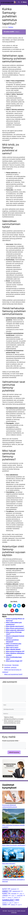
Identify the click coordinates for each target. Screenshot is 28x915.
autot (6, 889)
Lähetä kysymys (14, 752)
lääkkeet (6, 895)
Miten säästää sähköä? (13, 649)
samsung (13, 667)
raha (4, 897)
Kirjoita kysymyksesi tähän (10, 740)
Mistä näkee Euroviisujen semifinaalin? (13, 845)
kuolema (15, 893)
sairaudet (10, 900)
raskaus (10, 897)
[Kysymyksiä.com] (8, 2)
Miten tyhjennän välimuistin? (15, 630)
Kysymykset (7, 665)
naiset (13, 895)
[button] (18, 2)
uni (20, 904)
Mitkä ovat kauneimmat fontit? (13, 674)
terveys (14, 904)
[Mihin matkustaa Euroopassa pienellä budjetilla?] (13, 816)
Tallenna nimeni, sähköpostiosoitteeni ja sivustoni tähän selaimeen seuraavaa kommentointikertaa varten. (13, 720)
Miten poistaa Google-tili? (14, 661)
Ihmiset (7, 891)
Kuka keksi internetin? (8, 863)
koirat (6, 893)
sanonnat (5, 902)
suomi (16, 902)
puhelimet (7, 667)
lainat (21, 893)
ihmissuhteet (17, 891)
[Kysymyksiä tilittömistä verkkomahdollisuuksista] (13, 797)
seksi (11, 902)
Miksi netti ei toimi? (12, 647)
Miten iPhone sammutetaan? (15, 628)
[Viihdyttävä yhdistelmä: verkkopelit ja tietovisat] (13, 872)
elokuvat (15, 889)
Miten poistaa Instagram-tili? (15, 651)
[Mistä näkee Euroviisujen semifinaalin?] (13, 836)
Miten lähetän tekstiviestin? (15, 626)
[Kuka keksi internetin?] (13, 855)
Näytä (17, 31)
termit (6, 904)
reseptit (17, 897)
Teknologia (15, 665)
